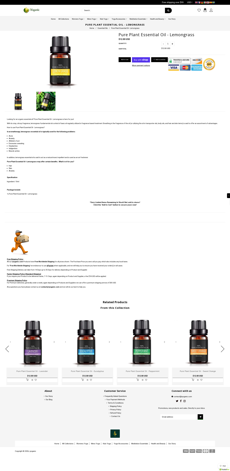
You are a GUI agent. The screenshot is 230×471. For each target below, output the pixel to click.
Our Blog (49, 399)
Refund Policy (115, 413)
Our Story (49, 396)
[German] (202, 2)
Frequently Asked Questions (116, 396)
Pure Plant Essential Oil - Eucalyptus (87, 371)
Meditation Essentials (139, 444)
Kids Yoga (107, 444)
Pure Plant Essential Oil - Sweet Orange (198, 371)
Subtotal (122, 49)
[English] (196, 2)
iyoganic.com (17, 262)
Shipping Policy (116, 406)
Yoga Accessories (121, 444)
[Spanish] (210, 2)
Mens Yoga (95, 444)
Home (92, 28)
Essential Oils (103, 28)
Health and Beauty (158, 444)
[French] (199, 2)
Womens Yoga (82, 444)
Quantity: (123, 43)
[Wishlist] (199, 10)
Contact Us (115, 416)
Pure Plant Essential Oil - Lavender (32, 371)
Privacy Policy (115, 410)
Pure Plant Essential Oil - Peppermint (142, 371)
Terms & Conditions (116, 403)
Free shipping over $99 (173, 2)
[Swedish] (213, 2)
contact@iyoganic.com (50, 287)
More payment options (141, 65)
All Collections (67, 444)
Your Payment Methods (115, 399)
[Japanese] (207, 2)
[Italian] (205, 2)
